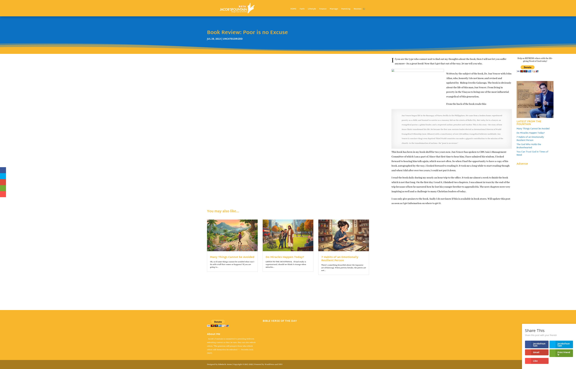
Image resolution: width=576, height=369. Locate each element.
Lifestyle (312, 9)
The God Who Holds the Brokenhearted (529, 146)
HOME (293, 9)
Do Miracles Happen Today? (531, 133)
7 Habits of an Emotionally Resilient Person (530, 138)
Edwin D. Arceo (225, 364)
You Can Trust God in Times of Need (532, 153)
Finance (322, 9)
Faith (302, 9)
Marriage (334, 9)
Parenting (345, 9)
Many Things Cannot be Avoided (533, 129)
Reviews (358, 9)
